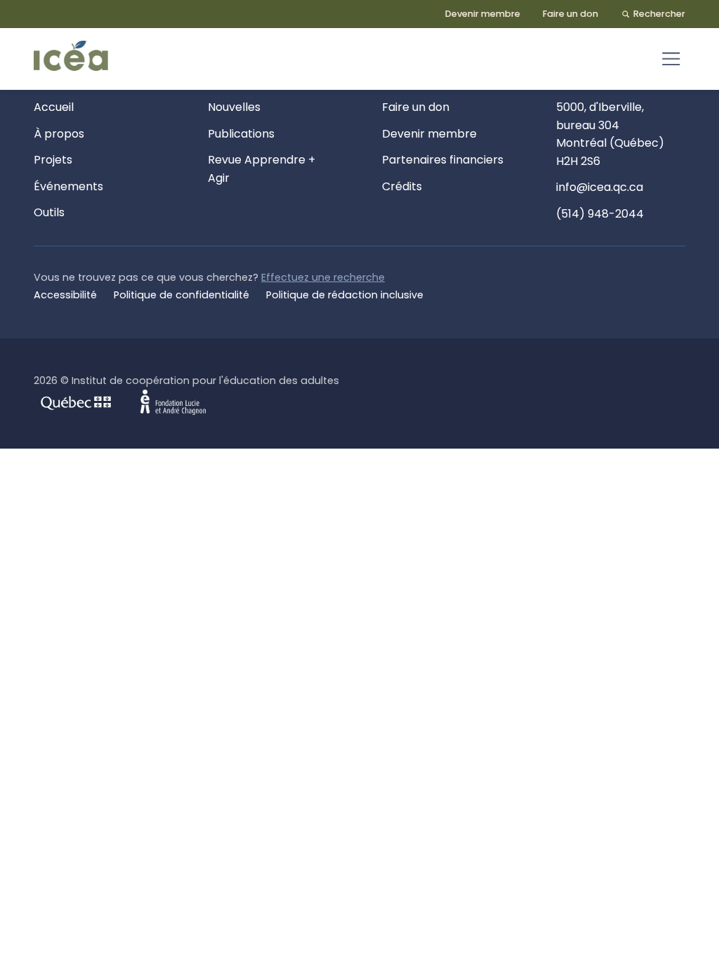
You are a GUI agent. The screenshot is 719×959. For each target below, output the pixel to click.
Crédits (402, 186)
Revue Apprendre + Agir (261, 169)
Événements (68, 186)
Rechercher (659, 14)
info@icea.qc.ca (599, 187)
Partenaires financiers (442, 160)
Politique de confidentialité (181, 295)
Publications (241, 134)
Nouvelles (234, 107)
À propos (59, 134)
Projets (53, 160)
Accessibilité (65, 295)
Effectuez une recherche (323, 277)
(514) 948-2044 (600, 214)
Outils (49, 212)
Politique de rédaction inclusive (344, 295)
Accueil (54, 107)
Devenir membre (482, 14)
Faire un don (570, 14)
